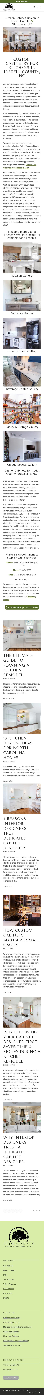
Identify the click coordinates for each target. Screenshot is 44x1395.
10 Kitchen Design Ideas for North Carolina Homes (17, 748)
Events (6, 1298)
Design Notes (9, 679)
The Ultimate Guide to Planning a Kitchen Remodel (18, 665)
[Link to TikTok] (33, 1392)
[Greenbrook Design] (18, 7)
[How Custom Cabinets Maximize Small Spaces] (22, 910)
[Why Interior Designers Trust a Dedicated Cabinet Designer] (22, 1117)
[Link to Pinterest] (36, 1392)
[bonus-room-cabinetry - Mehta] (22, 446)
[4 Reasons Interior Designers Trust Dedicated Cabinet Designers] (22, 799)
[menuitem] (33, 7)
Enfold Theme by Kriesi (24, 1390)
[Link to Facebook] (26, 1392)
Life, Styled (8, 949)
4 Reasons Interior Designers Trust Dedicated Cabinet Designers (14, 833)
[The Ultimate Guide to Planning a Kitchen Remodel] (22, 635)
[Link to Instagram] (30, 1392)
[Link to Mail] (39, 1392)
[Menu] (38, 7)
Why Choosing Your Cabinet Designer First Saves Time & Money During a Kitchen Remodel (22, 1047)
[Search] (33, 7)
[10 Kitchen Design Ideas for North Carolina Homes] (22, 718)
